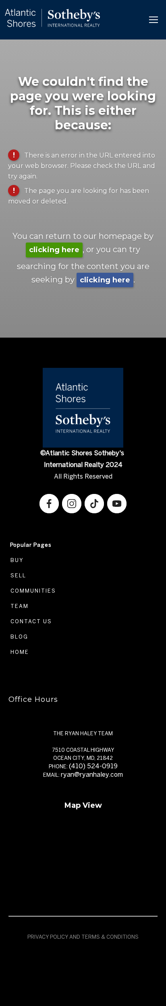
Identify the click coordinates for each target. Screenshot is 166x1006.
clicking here (54, 249)
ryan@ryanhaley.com (92, 774)
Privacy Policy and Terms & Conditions (83, 937)
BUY (16, 560)
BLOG (18, 637)
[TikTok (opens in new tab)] (94, 503)
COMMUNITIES (32, 591)
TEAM (18, 606)
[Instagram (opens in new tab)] (71, 503)
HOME (18, 652)
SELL (17, 575)
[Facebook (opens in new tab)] (49, 503)
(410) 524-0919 (93, 766)
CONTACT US (30, 621)
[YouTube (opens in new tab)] (117, 503)
